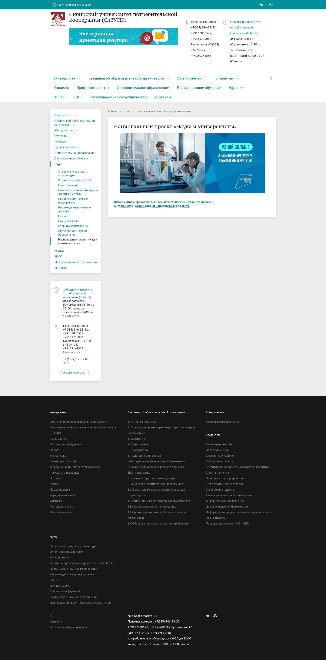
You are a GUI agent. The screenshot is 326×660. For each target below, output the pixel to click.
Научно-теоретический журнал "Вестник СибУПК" (78, 192)
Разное (54, 484)
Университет (64, 78)
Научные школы (68, 221)
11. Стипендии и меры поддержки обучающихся (159, 501)
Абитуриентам (189, 78)
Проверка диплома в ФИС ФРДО (227, 523)
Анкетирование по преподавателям (229, 495)
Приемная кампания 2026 (222, 421)
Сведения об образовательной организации (126, 78)
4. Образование (138, 444)
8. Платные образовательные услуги (151, 478)
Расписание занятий (219, 444)
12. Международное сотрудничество (152, 506)
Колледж (61, 87)
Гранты (62, 216)
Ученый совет (59, 455)
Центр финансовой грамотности (227, 506)
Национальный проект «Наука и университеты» (77, 241)
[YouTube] (216, 616)
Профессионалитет (92, 87)
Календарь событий (63, 461)
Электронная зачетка (219, 461)
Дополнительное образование (143, 87)
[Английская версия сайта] (260, 4)
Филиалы (56, 501)
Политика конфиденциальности (70, 627)
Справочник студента (220, 489)
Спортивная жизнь (218, 472)
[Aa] (271, 4)
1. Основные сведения (142, 421)
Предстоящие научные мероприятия (73, 200)
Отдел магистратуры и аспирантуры (73, 173)
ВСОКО (59, 97)
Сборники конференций (73, 226)
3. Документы (136, 438)
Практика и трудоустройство (225, 478)
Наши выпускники (61, 512)
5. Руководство (138, 450)
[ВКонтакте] (208, 616)
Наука (233, 87)
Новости (55, 450)
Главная (112, 111)
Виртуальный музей (62, 495)
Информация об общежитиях (225, 501)
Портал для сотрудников (66, 444)
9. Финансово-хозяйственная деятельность (156, 484)
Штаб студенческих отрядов (225, 484)
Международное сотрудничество (118, 97)
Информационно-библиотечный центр (75, 467)
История (55, 478)
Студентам (224, 78)
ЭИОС (78, 97)
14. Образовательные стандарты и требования (158, 523)
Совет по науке (68, 185)
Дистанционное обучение (199, 87)
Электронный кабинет (220, 455)
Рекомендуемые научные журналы (74, 209)
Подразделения (60, 489)
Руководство (58, 438)
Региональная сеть (62, 506)
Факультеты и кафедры (65, 472)
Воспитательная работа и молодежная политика (238, 467)
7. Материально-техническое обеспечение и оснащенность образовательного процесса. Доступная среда (156, 466)
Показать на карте (72, 372)
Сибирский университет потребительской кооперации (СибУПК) (245, 27)
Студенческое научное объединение (73, 232)
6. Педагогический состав (144, 455)
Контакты (162, 97)
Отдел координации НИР (74, 180)
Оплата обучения (217, 450)
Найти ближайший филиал (73, 5)
